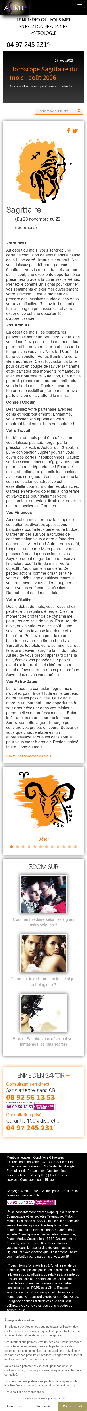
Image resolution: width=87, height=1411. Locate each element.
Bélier (44, 839)
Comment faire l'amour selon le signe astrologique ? (43, 981)
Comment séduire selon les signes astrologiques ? (43, 922)
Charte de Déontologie (59, 1166)
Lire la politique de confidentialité (24, 1392)
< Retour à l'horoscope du (28, 756)
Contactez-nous (31, 1179)
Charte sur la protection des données (40, 1163)
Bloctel (49, 1179)
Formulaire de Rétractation (26, 1170)
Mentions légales (19, 1157)
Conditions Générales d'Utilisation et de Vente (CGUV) (35, 1159)
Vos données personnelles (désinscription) (36, 1172)
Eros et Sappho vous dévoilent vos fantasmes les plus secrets (44, 1041)
